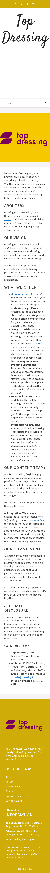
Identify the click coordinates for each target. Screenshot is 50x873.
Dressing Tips (13, 796)
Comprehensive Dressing (26, 294)
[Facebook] (15, 3)
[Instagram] (21, 3)
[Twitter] (33, 3)
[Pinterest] (27, 3)
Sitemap (10, 791)
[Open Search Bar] (45, 103)
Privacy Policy (13, 786)
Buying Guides (14, 800)
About (9, 777)
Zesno (7, 219)
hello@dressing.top (25, 677)
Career (9, 781)
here (21, 506)
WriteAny (39, 520)
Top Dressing (25, 30)
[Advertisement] (25, 75)
